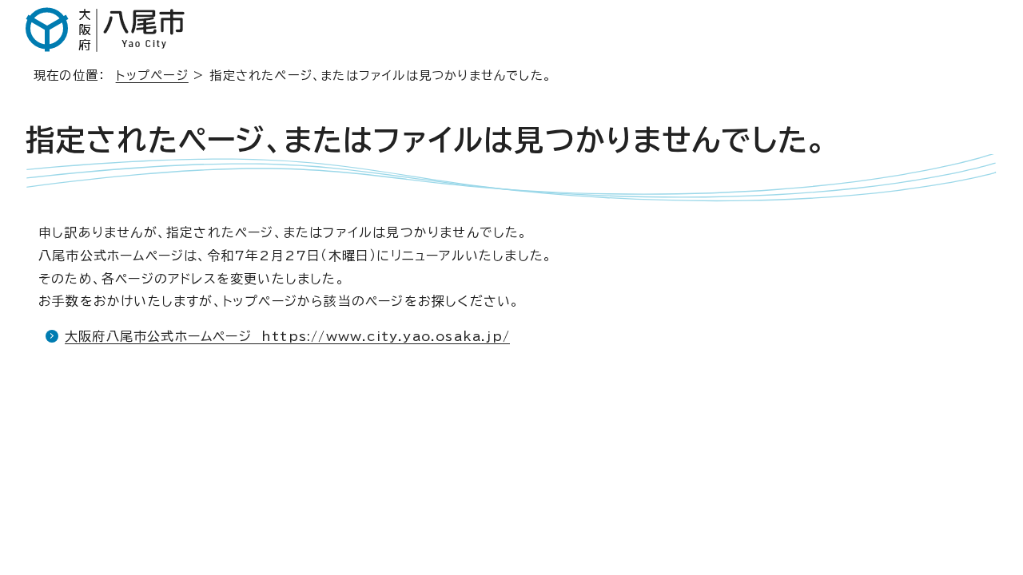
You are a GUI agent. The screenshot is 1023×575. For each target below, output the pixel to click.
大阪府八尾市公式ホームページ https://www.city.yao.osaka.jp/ (287, 336)
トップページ (152, 75)
